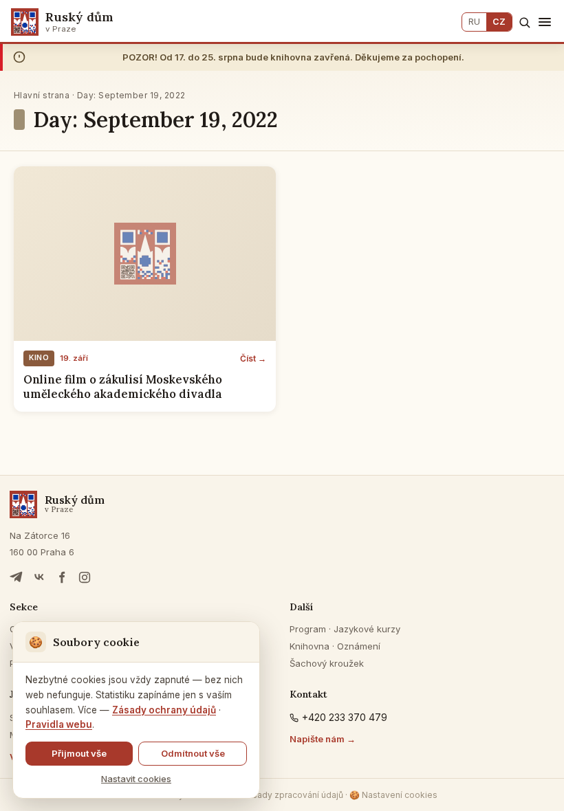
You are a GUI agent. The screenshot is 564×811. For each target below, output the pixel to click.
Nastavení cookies (393, 795)
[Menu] (544, 22)
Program (308, 628)
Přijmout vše (79, 753)
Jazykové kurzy (367, 628)
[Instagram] (84, 577)
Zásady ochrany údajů (164, 709)
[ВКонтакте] (39, 577)
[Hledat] (524, 22)
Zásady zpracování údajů (292, 795)
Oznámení (358, 646)
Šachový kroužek (327, 663)
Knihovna (309, 646)
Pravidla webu (58, 724)
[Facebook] (62, 577)
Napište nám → (323, 738)
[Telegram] (16, 577)
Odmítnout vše (193, 753)
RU (474, 21)
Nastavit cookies (136, 778)
